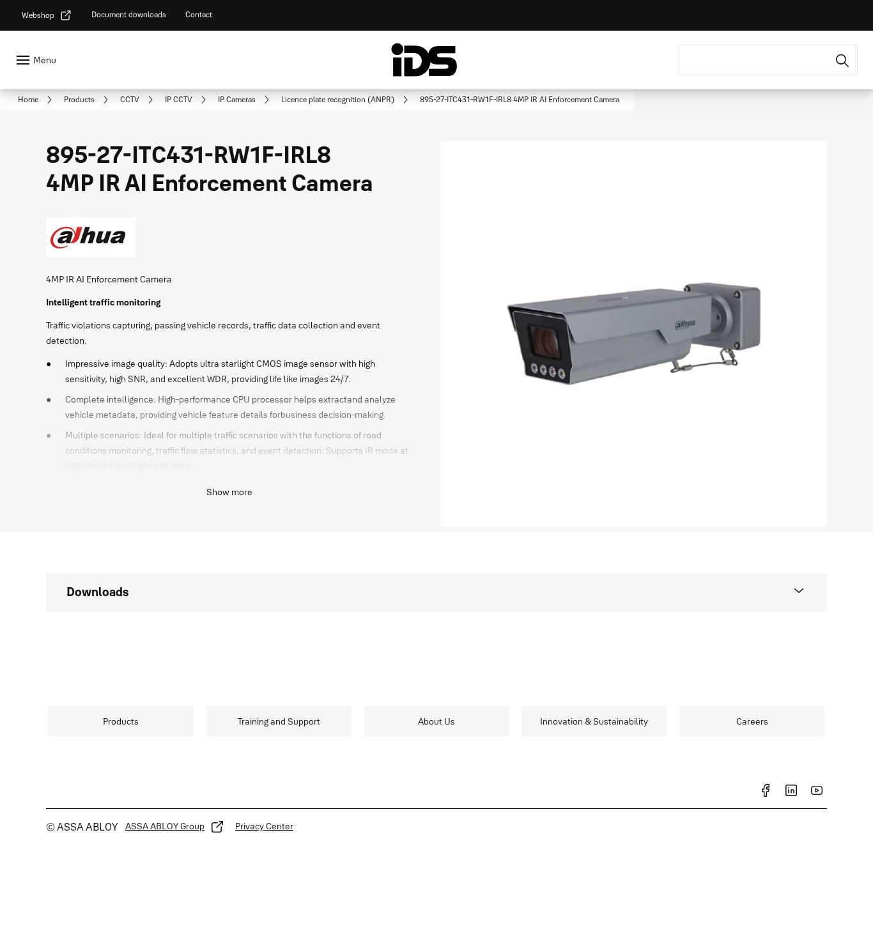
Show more (229, 492)
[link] (47, 15)
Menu (44, 60)
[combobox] (768, 60)
